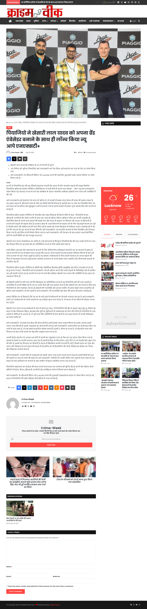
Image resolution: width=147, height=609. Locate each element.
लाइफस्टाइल (108, 21)
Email (9, 576)
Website (56, 576)
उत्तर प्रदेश (19, 21)
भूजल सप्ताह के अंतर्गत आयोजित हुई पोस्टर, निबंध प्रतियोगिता (127, 274)
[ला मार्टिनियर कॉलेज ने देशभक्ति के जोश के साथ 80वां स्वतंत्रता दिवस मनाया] (110, 346)
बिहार (20, 123)
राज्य (44, 21)
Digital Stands (55, 605)
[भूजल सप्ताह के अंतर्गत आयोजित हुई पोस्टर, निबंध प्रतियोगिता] (107, 276)
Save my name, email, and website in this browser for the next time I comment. (41, 586)
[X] (28, 406)
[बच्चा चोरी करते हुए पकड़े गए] (107, 266)
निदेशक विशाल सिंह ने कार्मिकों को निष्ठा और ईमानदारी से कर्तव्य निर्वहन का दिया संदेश (130, 384)
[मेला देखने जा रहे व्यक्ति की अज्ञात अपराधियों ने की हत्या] (20, 508)
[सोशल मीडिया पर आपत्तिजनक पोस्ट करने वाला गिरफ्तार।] (107, 286)
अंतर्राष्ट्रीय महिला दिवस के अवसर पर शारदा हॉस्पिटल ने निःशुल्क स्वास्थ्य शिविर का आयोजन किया (127, 254)
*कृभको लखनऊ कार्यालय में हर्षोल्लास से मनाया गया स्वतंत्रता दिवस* (110, 384)
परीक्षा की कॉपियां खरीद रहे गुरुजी (127, 243)
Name (9, 567)
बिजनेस (72, 21)
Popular (107, 234)
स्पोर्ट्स (63, 21)
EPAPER (120, 21)
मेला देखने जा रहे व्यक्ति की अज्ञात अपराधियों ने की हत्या (18, 519)
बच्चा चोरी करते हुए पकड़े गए (125, 263)
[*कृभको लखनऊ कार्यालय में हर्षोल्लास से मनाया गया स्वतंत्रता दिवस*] (110, 372)
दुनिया (36, 21)
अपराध (53, 21)
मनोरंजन (82, 21)
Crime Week (14, 152)
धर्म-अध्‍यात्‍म (94, 21)
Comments (133, 234)
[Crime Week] (35, 11)
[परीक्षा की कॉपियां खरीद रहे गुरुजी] (107, 245)
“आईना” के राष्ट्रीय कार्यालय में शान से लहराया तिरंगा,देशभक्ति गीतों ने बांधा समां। (131, 357)
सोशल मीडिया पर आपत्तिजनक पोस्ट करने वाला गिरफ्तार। (126, 284)
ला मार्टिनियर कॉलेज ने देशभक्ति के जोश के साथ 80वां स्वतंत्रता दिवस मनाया (110, 357)
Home (10, 123)
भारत (28, 21)
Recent (119, 234)
